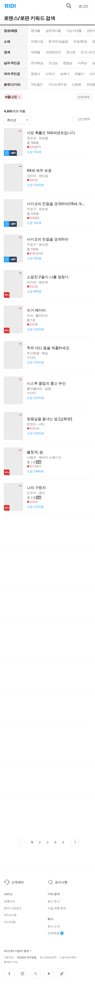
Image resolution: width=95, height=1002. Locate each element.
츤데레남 (37, 63)
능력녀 (64, 74)
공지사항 (61, 882)
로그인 (83, 6)
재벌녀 (79, 74)
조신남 (53, 63)
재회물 (35, 52)
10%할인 (37, 84)
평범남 (67, 63)
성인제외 (84, 119)
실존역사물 (53, 31)
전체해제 (83, 97)
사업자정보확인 (68, 957)
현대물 (35, 31)
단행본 (76, 84)
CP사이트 (10, 915)
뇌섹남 (82, 63)
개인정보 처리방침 (27, 957)
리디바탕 (10, 922)
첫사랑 (71, 52)
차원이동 (37, 41)
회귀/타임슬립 (58, 41)
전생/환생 (80, 41)
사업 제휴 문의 (57, 908)
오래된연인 (53, 52)
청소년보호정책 (48, 957)
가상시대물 (74, 31)
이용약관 (9, 957)
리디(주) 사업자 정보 (16, 951)
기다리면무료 (57, 84)
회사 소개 (54, 926)
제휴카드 (10, 901)
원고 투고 (54, 901)
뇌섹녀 (50, 74)
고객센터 (17, 882)
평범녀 (35, 74)
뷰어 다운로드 (13, 908)
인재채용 (53, 933)
